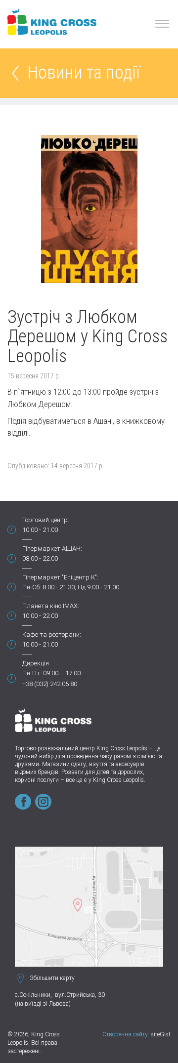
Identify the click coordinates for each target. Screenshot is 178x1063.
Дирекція (35, 663)
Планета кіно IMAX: (50, 606)
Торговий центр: (45, 520)
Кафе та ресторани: (51, 634)
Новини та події (83, 73)
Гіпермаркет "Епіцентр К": (60, 577)
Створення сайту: (125, 1034)
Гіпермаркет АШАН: (52, 548)
